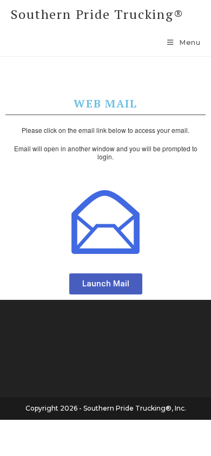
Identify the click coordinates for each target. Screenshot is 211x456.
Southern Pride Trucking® (97, 14)
